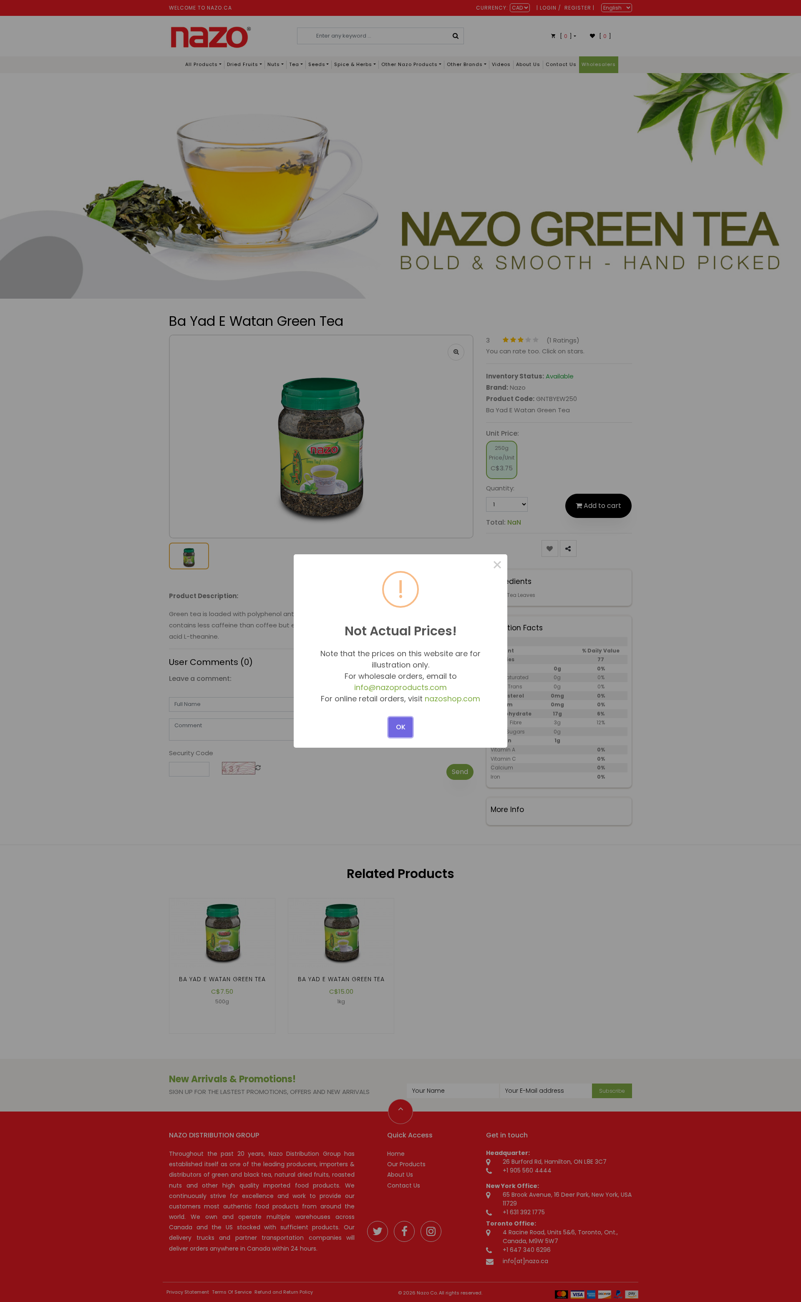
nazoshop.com (452, 698)
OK (401, 727)
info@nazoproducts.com (400, 687)
